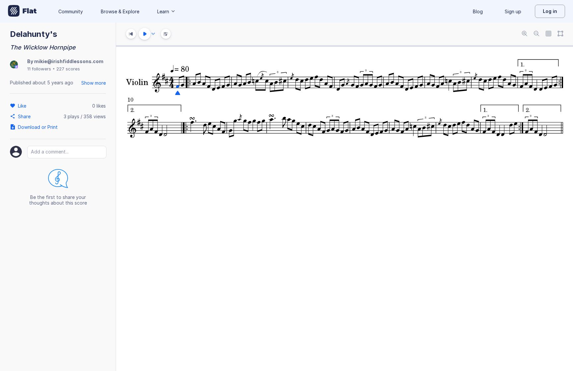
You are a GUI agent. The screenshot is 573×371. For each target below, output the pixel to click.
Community (70, 11)
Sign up (513, 11)
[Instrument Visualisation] (166, 34)
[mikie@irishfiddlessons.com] (14, 64)
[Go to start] (131, 34)
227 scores (68, 68)
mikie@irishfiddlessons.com (68, 61)
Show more (93, 83)
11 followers (39, 68)
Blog (478, 11)
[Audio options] (153, 34)
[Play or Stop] (145, 34)
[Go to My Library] (22, 11)
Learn (163, 11)
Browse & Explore (120, 11)
